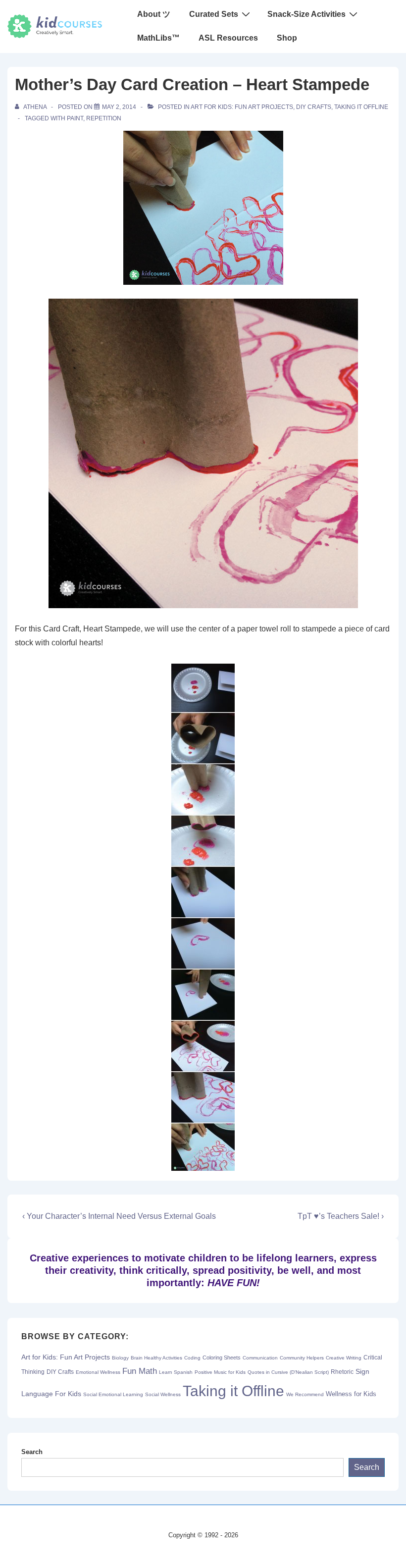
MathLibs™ (158, 38)
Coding (192, 1357)
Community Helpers (302, 1357)
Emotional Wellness (98, 1372)
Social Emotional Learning (113, 1394)
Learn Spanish (176, 1372)
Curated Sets (213, 14)
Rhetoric (342, 1371)
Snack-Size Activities (306, 14)
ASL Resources (228, 38)
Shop (287, 38)
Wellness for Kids (351, 1394)
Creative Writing (343, 1357)
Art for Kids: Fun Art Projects (242, 107)
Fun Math (139, 1371)
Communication (260, 1357)
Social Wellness (163, 1394)
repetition (103, 118)
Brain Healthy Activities (156, 1357)
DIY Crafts (313, 107)
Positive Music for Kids (220, 1372)
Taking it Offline (361, 107)
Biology (120, 1357)
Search (32, 1452)
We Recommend (305, 1394)
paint (75, 118)
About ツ (153, 14)
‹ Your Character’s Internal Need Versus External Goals (119, 1216)
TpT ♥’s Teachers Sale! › (341, 1216)
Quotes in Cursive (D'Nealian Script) (288, 1372)
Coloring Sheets (222, 1357)
